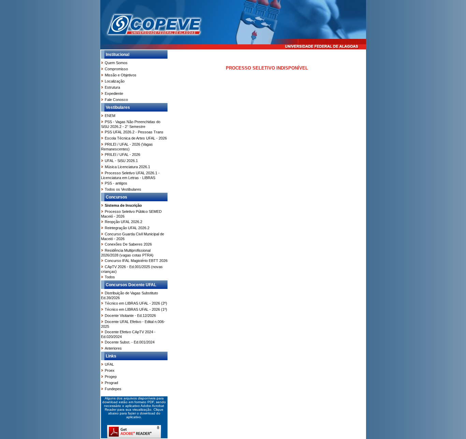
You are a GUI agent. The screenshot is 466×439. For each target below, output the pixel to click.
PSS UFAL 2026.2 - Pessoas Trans (134, 132)
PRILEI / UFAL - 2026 (122, 154)
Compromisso (116, 69)
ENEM (110, 116)
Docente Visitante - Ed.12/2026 (130, 315)
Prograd (111, 383)
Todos (110, 277)
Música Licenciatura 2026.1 (127, 167)
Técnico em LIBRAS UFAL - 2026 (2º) (136, 303)
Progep (111, 377)
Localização (115, 81)
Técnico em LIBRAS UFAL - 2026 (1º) (136, 309)
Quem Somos (116, 63)
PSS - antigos (116, 183)
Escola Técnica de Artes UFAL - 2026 (136, 138)
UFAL (109, 364)
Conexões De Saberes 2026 (128, 244)
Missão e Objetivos (120, 75)
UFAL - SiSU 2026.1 (121, 161)
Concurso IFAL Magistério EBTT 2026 (136, 261)
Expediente (114, 93)
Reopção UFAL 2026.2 (123, 222)
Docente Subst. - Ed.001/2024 (130, 342)
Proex (110, 370)
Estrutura (112, 87)
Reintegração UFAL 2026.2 (127, 228)
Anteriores (113, 348)
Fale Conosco (116, 100)
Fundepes (113, 389)
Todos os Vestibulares (123, 189)
